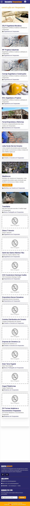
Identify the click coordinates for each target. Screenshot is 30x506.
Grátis (19, 485)
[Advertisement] (15, 444)
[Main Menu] (1, 1)
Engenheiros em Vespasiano (12, 103)
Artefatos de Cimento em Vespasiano (14, 188)
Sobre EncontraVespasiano (9, 481)
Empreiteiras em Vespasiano (12, 127)
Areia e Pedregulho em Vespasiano (14, 212)
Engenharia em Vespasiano (11, 31)
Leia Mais (7, 155)
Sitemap (20, 503)
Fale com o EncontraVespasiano (10, 483)
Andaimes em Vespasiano (11, 390)
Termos (9, 503)
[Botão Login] (25, 1)
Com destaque (12, 485)
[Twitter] (7, 474)
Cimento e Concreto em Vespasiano (14, 158)
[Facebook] (2, 474)
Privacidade (15, 503)
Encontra (13, 2)
